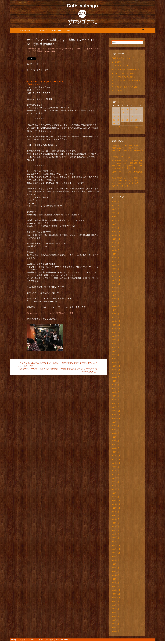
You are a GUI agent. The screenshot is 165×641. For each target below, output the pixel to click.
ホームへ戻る (25, 30)
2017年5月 (115, 616)
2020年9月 (115, 467)
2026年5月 (115, 213)
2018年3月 (115, 579)
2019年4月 (115, 530)
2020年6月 (115, 478)
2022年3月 (115, 400)
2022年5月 (115, 392)
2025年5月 (115, 258)
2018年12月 (115, 545)
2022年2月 (115, 403)
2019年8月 (115, 515)
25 (127, 120)
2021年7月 (115, 429)
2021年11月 (115, 414)
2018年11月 (115, 549)
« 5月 (118, 127)
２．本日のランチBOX (119, 66)
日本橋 (39, 51)
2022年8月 (115, 381)
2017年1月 (115, 631)
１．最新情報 (116, 62)
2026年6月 (115, 209)
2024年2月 (115, 314)
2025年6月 (115, 254)
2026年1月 (115, 228)
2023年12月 (115, 321)
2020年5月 (115, 482)
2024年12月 (115, 276)
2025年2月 (115, 269)
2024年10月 (115, 284)
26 (132, 120)
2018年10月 (115, 553)
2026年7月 (115, 205)
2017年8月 (115, 605)
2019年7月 (115, 519)
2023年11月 (115, 325)
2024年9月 (115, 287)
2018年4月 (115, 575)
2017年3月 (115, 624)
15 (114, 116)
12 (132, 113)
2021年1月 (115, 452)
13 (136, 113)
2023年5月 (115, 347)
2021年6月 (115, 433)
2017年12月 (115, 590)
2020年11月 (115, 459)
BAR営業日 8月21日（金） (121, 157)
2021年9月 (115, 422)
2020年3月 (115, 489)
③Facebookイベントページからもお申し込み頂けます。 (51, 313)
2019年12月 (115, 500)
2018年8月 (115, 560)
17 (123, 116)
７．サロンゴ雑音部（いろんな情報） (125, 87)
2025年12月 (115, 231)
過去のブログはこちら (61, 30)
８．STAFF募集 (117, 91)
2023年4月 (115, 351)
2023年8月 (115, 336)
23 (118, 120)
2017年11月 (115, 594)
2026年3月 (115, 220)
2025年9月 (115, 243)
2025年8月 (115, 246)
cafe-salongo (51, 51)
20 (136, 116)
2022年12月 (115, 366)
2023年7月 (115, 340)
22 (114, 120)
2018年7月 (115, 564)
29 (114, 123)
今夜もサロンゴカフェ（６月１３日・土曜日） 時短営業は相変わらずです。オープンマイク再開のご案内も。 (58, 370)
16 (118, 116)
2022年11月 (115, 370)
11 (127, 113)
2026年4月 (115, 216)
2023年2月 (115, 358)
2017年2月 (115, 627)
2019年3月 (115, 534)
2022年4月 (115, 396)
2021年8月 (115, 426)
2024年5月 (115, 302)
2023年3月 (115, 355)
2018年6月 (115, 568)
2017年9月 (115, 601)
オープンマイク (84, 49)
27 (136, 120)
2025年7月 (115, 250)
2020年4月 (115, 485)
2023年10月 (115, 329)
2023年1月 (115, 362)
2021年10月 (115, 418)
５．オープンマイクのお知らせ (123, 77)
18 (127, 116)
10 (123, 113)
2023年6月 (115, 343)
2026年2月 (115, 224)
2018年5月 (115, 571)
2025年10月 (115, 239)
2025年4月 (115, 261)
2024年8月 (115, 291)
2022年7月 (115, 385)
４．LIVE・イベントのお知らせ (123, 73)
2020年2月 (115, 493)
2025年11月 (115, 235)
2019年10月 (115, 508)
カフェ (93, 49)
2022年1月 (115, 407)
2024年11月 (115, 280)
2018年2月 (115, 583)
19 (132, 116)
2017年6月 (115, 612)
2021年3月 (115, 444)
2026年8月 (115, 202)
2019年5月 (115, 527)
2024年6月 (115, 299)
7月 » (136, 127)
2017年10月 (115, 598)
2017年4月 (115, 620)
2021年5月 (115, 437)
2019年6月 (115, 523)
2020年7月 (115, 474)
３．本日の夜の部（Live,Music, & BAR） (59, 49)
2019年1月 (115, 541)
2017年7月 (115, 609)
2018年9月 (115, 556)
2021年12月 (115, 411)
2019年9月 (115, 512)
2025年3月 (115, 265)
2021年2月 (115, 448)
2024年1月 (115, 317)
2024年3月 (115, 310)
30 (118, 123)
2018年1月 (115, 586)
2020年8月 (115, 471)
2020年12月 (115, 456)
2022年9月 (115, 377)
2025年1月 (115, 273)
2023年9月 (115, 332)
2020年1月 (115, 497)
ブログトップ (41, 30)
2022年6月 (115, 388)
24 (123, 120)
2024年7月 (115, 295)
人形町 (33, 51)
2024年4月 (115, 306)
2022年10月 (115, 373)
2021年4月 (115, 441)
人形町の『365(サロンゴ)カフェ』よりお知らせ (37, 640)
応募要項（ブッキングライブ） (123, 58)
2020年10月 (115, 463)
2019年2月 (115, 538)
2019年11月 (115, 504)
